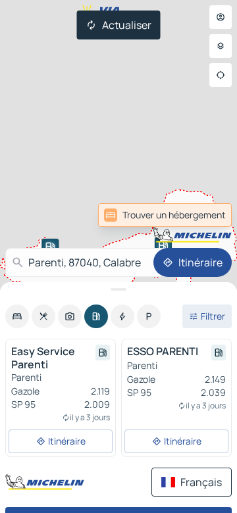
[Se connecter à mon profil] (220, 17)
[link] (165, 215)
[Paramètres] (220, 46)
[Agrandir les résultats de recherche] (118, 289)
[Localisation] (220, 75)
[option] (17, 316)
